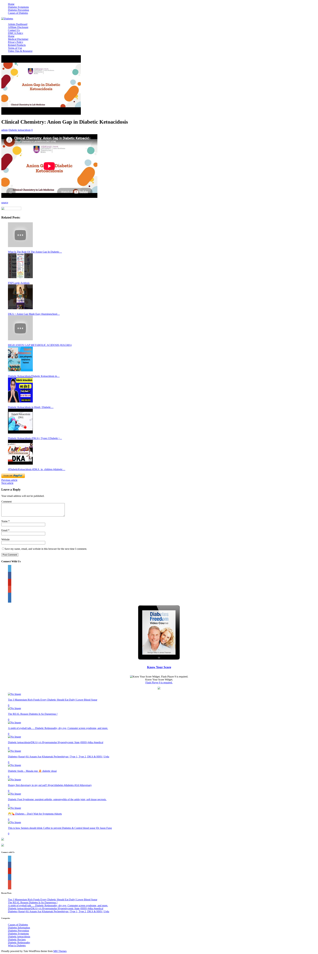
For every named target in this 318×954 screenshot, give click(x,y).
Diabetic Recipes (17, 939)
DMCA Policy (15, 33)
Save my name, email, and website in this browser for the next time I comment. (46, 548)
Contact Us (14, 30)
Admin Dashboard (17, 24)
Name (4, 521)
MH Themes (60, 951)
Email (4, 530)
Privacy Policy (15, 42)
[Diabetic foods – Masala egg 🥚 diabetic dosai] (14, 765)
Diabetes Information (19, 927)
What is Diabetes (17, 945)
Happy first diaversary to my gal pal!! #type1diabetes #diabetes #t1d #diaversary (50, 785)
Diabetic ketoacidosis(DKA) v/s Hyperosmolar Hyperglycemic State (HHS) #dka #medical (55, 742)
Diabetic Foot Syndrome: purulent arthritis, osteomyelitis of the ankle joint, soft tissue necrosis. (57, 799)
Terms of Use (15, 48)
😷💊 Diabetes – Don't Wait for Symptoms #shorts (35, 813)
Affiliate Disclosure (18, 27)
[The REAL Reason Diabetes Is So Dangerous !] (14, 708)
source (4, 202)
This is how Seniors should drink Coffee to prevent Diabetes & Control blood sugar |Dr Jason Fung (60, 828)
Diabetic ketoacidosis (19, 130)
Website (5, 539)
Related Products (17, 45)
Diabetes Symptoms (18, 7)
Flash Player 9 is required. (159, 682)
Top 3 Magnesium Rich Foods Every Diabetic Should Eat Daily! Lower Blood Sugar (52, 699)
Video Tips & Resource (20, 51)
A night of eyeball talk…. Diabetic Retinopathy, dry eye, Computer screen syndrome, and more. (58, 728)
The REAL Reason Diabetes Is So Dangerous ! (32, 714)
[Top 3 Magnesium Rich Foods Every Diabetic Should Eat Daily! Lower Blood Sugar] (14, 694)
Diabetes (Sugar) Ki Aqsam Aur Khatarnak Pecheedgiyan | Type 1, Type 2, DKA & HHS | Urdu (58, 756)
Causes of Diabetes (18, 13)
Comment (6, 501)
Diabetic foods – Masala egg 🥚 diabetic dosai (32, 771)
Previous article (9, 480)
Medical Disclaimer (18, 39)
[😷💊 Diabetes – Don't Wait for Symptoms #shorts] (14, 808)
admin (4, 130)
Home (11, 4)
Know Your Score (159, 667)
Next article (7, 483)
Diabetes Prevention (18, 10)
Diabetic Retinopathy (19, 942)
